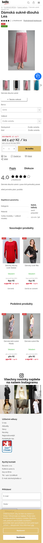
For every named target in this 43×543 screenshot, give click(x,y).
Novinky (5, 432)
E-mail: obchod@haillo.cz (11, 478)
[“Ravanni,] (7, 446)
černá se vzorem (31, 289)
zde (32, 525)
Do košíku (29, 149)
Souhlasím (20, 537)
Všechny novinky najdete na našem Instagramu (22, 381)
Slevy (4, 429)
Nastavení (21, 531)
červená (11, 289)
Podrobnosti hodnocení (32, 21)
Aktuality (5, 426)
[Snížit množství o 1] (3, 148)
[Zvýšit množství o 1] (14, 148)
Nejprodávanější (8, 436)
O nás (4, 423)
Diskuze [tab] (29, 168)
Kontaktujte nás (8, 439)
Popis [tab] (12, 168)
